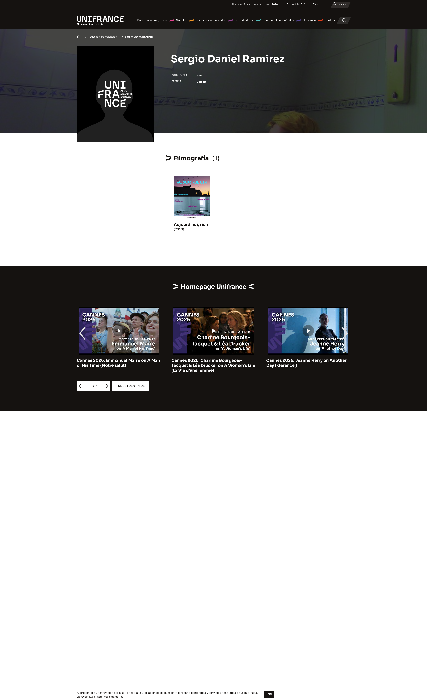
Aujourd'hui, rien (191, 224)
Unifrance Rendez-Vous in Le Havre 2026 (255, 4)
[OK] (269, 694)
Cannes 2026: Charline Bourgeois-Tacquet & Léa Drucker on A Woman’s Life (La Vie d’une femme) (118, 365)
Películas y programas (152, 20)
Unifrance (309, 20)
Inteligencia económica (278, 20)
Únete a (330, 20)
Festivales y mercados (211, 20)
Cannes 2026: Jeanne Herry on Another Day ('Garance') (211, 363)
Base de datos (244, 20)
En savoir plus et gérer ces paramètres (100, 696)
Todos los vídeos (130, 386)
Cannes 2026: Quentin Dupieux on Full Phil (305, 363)
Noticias (181, 20)
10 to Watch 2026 (295, 4)
